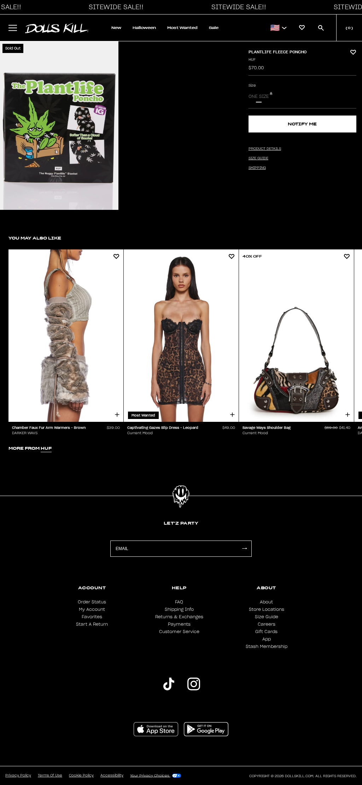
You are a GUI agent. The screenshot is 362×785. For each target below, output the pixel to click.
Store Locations (266, 609)
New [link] (116, 27)
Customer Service (179, 632)
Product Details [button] (265, 148)
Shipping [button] (257, 168)
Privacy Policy (18, 775)
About (266, 602)
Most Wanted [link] (182, 27)
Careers (266, 624)
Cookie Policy (81, 775)
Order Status (92, 602)
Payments (179, 624)
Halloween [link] (144, 27)
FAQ (179, 602)
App (266, 639)
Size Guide (266, 617)
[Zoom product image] (59, 125)
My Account (92, 609)
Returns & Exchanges (179, 617)
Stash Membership (266, 646)
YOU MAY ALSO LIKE (34, 238)
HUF (252, 59)
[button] (114, 7)
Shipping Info (179, 609)
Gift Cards (266, 632)
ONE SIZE (259, 96)
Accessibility (111, 775)
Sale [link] (213, 27)
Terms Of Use (50, 775)
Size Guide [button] (258, 158)
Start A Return (92, 624)
